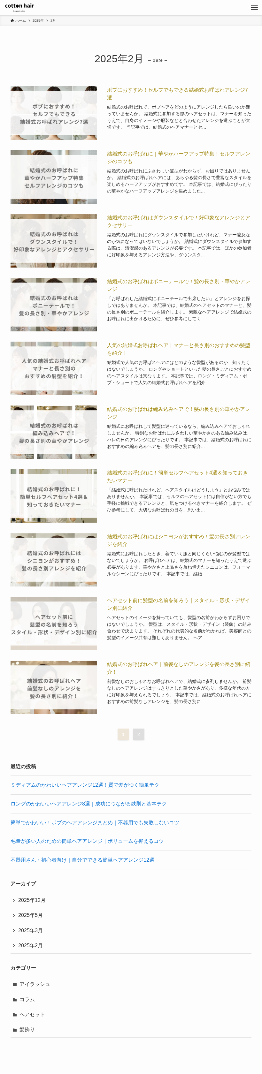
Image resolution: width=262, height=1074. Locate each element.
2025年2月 (30, 945)
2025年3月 (30, 930)
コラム (27, 999)
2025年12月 (32, 900)
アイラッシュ (34, 984)
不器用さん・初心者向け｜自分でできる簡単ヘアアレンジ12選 (82, 860)
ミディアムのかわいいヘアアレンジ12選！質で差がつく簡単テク (85, 785)
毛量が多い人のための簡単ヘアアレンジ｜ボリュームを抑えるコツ (87, 841)
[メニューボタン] (254, 7)
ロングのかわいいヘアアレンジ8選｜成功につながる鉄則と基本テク (89, 803)
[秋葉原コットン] (19, 7)
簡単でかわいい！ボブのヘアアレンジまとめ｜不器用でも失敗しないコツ (95, 822)
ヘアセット (32, 1014)
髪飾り (27, 1029)
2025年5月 (30, 915)
